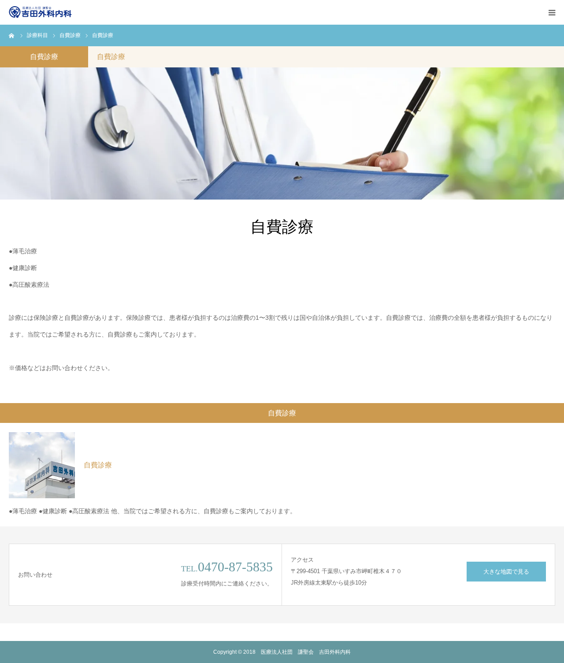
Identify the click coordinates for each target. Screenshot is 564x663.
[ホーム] (12, 35)
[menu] (551, 12)
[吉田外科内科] (42, 12)
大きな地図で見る (506, 571)
